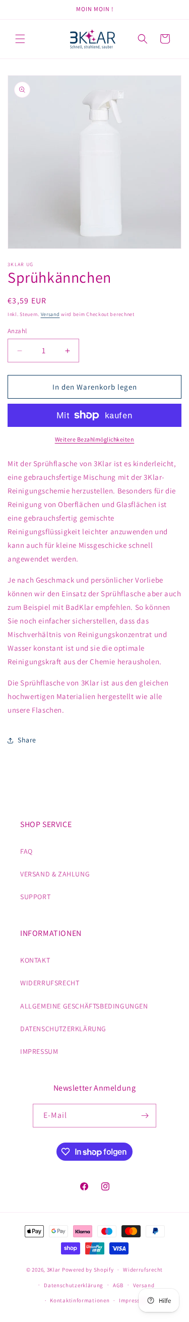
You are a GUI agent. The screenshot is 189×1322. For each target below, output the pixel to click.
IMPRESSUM (39, 1051)
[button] (20, 39)
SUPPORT (35, 896)
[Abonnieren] (145, 1115)
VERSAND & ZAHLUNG (55, 873)
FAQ (26, 851)
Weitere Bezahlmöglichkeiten (95, 439)
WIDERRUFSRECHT (49, 982)
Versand (50, 314)
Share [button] (27, 739)
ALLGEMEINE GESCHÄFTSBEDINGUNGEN (84, 1006)
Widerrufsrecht (143, 1269)
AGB (118, 1285)
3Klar (54, 1269)
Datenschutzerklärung (73, 1285)
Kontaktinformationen (79, 1300)
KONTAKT (35, 960)
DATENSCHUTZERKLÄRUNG (63, 1028)
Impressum (133, 1300)
